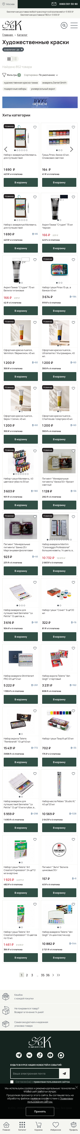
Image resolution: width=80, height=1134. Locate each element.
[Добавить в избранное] (35, 127)
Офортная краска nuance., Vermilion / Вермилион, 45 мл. (19, 352)
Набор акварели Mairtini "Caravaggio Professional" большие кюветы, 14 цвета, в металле (57, 547)
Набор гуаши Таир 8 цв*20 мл (58, 738)
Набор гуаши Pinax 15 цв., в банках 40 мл (56, 289)
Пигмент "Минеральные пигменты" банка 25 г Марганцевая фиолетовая (18, 547)
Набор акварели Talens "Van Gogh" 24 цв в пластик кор (57, 933)
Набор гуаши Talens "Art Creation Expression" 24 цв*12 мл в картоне (20, 870)
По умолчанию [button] (47, 75)
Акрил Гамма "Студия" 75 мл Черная (57, 226)
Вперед (53, 975)
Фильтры (12, 75)
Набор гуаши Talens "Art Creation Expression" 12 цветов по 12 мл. (20, 935)
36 (48, 975)
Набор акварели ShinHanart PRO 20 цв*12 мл (19, 677)
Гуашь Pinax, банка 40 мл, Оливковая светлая (55, 156)
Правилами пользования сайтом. (50, 1100)
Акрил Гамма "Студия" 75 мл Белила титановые (19, 289)
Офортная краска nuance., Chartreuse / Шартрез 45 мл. (57, 417)
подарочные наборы (15, 88)
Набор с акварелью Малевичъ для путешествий (20, 156)
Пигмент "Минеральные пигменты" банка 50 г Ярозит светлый (58, 481)
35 (42, 975)
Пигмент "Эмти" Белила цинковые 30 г (55, 869)
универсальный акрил (43, 88)
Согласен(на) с (43, 1081)
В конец (58, 975)
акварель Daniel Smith (54, 82)
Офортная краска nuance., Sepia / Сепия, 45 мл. (18, 417)
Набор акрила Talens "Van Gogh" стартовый (56, 677)
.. (37, 975)
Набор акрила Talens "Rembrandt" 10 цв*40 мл (17, 740)
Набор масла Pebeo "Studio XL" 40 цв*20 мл (59, 803)
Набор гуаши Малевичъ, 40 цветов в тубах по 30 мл (18, 480)
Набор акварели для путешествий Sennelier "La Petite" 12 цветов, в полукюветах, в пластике (18, 613)
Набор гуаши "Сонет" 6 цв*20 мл (58, 612)
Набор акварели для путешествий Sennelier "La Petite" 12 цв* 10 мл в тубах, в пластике (19, 804)
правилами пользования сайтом (52, 1081)
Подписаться (64, 1073)
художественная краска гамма (21, 82)
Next (72, 155)
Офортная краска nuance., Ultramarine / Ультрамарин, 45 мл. (58, 353)
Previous (8, 155)
